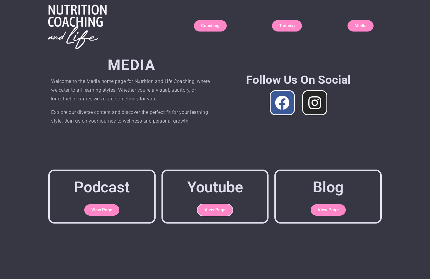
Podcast (102, 187)
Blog (328, 187)
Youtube (215, 187)
